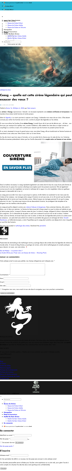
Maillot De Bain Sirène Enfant (17, 38)
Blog (1, 361)
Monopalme (8, 29)
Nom (1, 278)
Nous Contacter (16, 20)
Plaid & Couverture (10, 32)
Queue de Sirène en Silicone (17, 27)
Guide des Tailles (5, 366)
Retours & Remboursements (8, 374)
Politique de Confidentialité (8, 370)
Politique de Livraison (7, 372)
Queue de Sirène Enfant (15, 23)
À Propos (3, 363)
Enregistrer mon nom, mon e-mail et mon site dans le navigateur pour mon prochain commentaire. (33, 289)
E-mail (2, 282)
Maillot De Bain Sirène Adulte (17, 36)
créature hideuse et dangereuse (35, 207)
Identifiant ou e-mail (7, 435)
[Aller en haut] (1, 396)
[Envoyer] (4, 44)
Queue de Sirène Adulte (15, 25)
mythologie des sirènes (5, 90)
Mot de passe (5, 439)
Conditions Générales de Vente (10, 376)
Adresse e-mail (5, 455)
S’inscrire (3, 468)
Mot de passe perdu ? (7, 446)
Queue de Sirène (10, 21)
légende (8, 117)
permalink (43, 226)
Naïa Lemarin (31, 108)
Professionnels (4, 378)
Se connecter (19, 442)
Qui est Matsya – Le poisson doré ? (11, 251)
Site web (2, 286)
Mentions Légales (5, 368)
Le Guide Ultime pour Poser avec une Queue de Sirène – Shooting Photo (23, 253)
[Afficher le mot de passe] (28, 439)
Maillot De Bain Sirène (11, 417)
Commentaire (5, 275)
